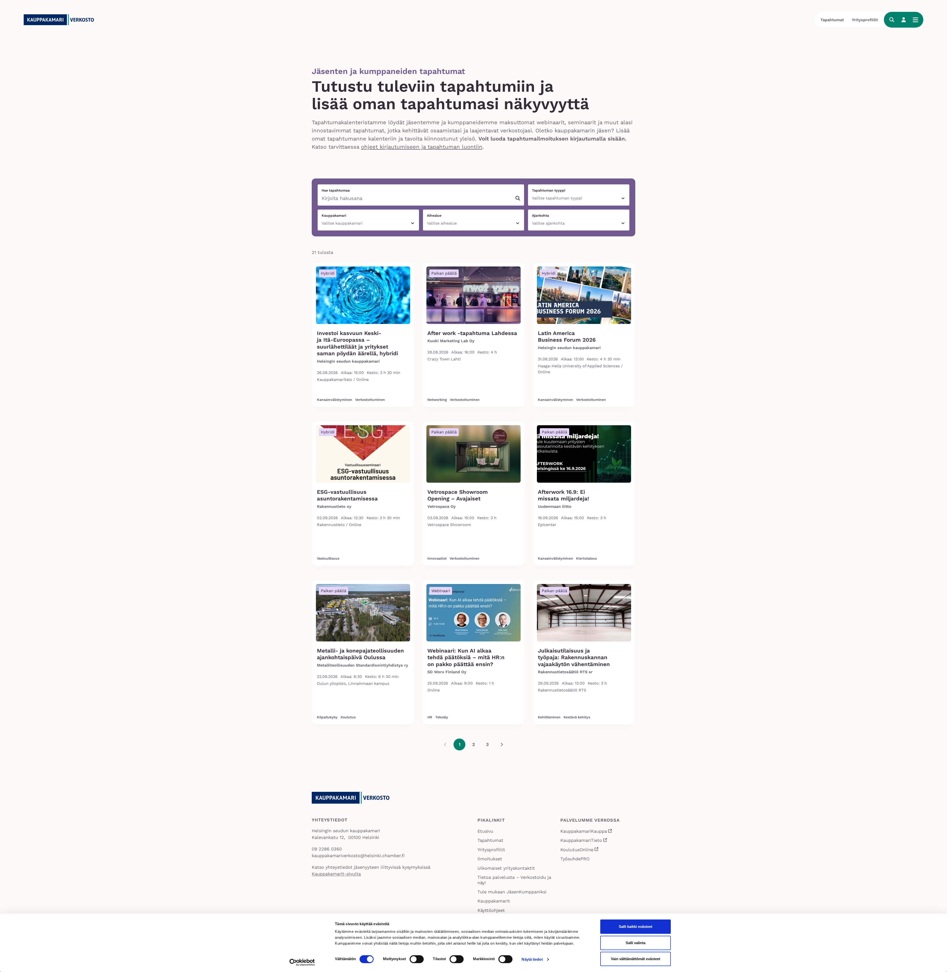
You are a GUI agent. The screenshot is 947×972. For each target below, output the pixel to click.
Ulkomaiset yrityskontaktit (506, 868)
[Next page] (502, 744)
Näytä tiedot (532, 959)
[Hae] (892, 20)
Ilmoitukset (489, 858)
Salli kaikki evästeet (635, 926)
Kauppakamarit (493, 900)
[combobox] (533, 198)
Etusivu (485, 831)
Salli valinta (635, 943)
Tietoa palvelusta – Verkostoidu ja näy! (514, 880)
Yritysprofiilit (865, 20)
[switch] (417, 959)
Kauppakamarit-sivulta (336, 873)
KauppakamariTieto (584, 840)
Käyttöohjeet (491, 910)
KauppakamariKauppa (586, 831)
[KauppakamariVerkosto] (61, 19)
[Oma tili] (904, 20)
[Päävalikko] (915, 20)
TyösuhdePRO (574, 858)
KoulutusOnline (579, 850)
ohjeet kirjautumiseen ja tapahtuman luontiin (421, 147)
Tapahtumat (832, 20)
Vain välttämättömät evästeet (635, 959)
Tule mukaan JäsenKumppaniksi (511, 891)
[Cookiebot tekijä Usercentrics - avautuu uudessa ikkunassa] (302, 962)
